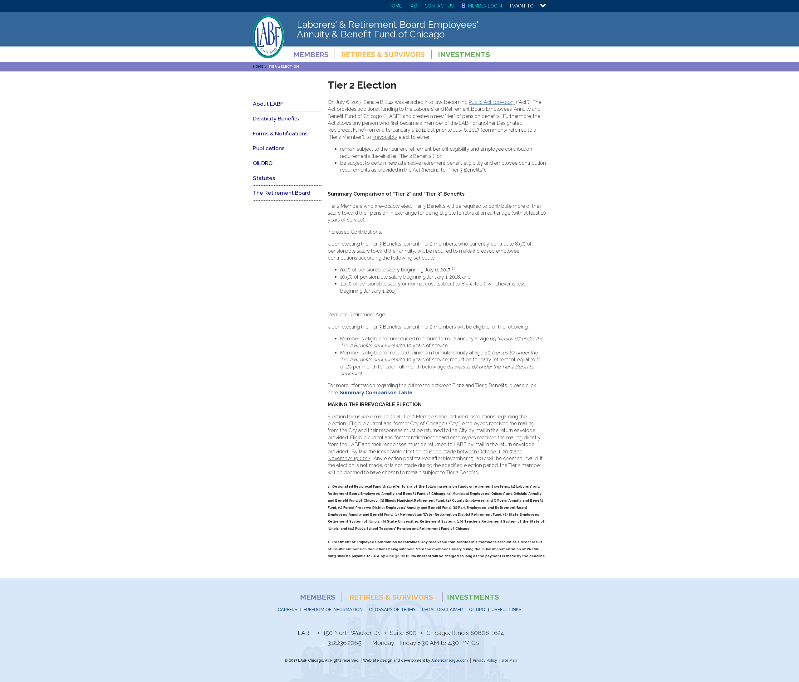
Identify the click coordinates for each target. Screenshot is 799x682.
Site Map (509, 660)
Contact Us (439, 5)
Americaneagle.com (449, 660)
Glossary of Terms (392, 609)
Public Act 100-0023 (492, 102)
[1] (366, 128)
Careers (287, 609)
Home (395, 5)
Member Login (485, 5)
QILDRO (477, 609)
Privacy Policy (485, 660)
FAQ (413, 5)
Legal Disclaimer (442, 609)
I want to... (523, 5)
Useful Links (507, 609)
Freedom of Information (333, 609)
